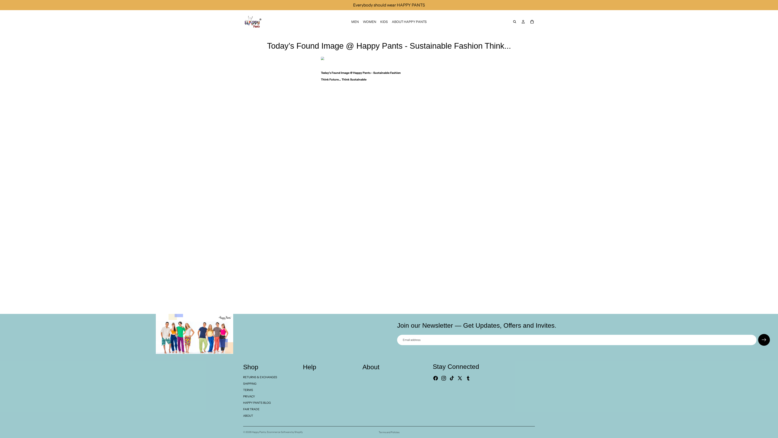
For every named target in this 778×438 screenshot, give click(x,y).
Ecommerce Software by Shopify (285, 432)
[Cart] (532, 21)
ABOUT (248, 416)
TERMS (248, 390)
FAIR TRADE (251, 409)
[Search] (514, 21)
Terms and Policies (389, 432)
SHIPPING (249, 383)
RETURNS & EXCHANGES (260, 377)
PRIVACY (249, 396)
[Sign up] (764, 340)
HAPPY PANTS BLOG (257, 403)
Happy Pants (259, 432)
